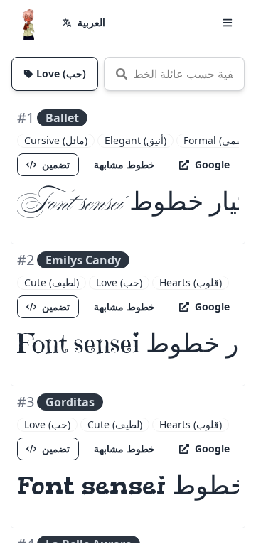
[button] (227, 23)
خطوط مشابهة (124, 164)
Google (212, 164)
